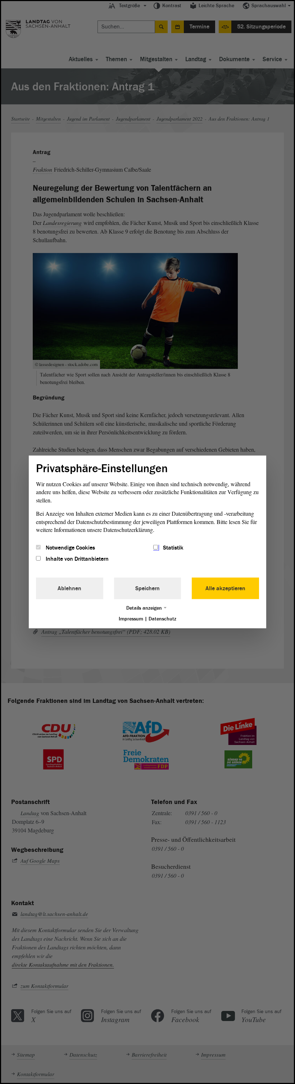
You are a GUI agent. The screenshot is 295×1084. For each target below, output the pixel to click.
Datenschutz (162, 618)
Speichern (147, 588)
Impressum (131, 618)
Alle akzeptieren (225, 588)
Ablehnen (69, 588)
